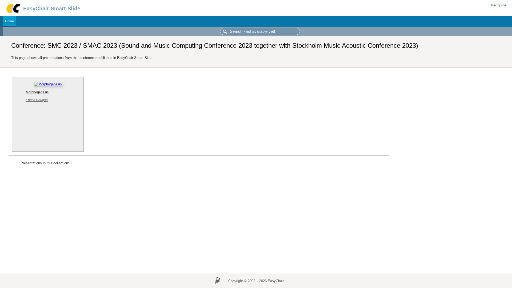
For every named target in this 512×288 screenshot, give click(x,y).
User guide (498, 5)
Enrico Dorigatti (37, 100)
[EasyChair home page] (13, 13)
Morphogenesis (37, 92)
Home (9, 21)
